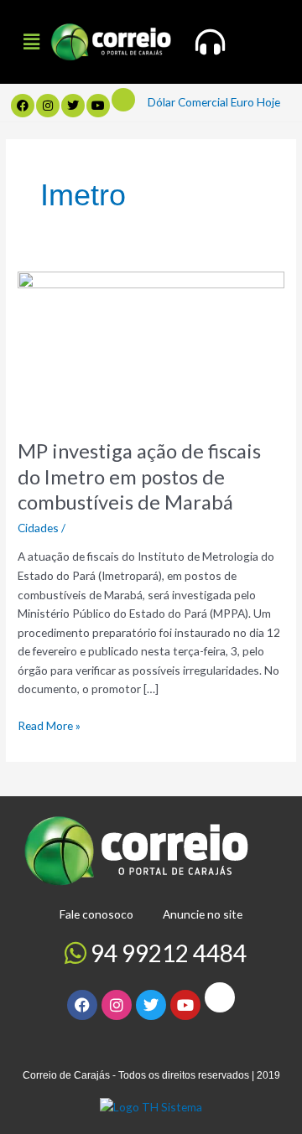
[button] (31, 41)
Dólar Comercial (188, 102)
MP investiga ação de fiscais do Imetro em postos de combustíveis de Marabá (139, 477)
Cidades (38, 527)
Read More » (49, 725)
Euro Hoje (255, 102)
